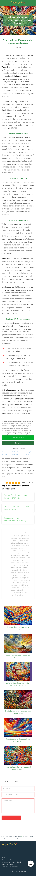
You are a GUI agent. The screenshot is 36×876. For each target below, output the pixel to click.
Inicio (3, 857)
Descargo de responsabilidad (11, 862)
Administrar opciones (18, 448)
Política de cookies (8, 864)
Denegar (18, 443)
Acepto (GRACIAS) (18, 437)
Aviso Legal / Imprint (8, 860)
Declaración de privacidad (10, 867)
